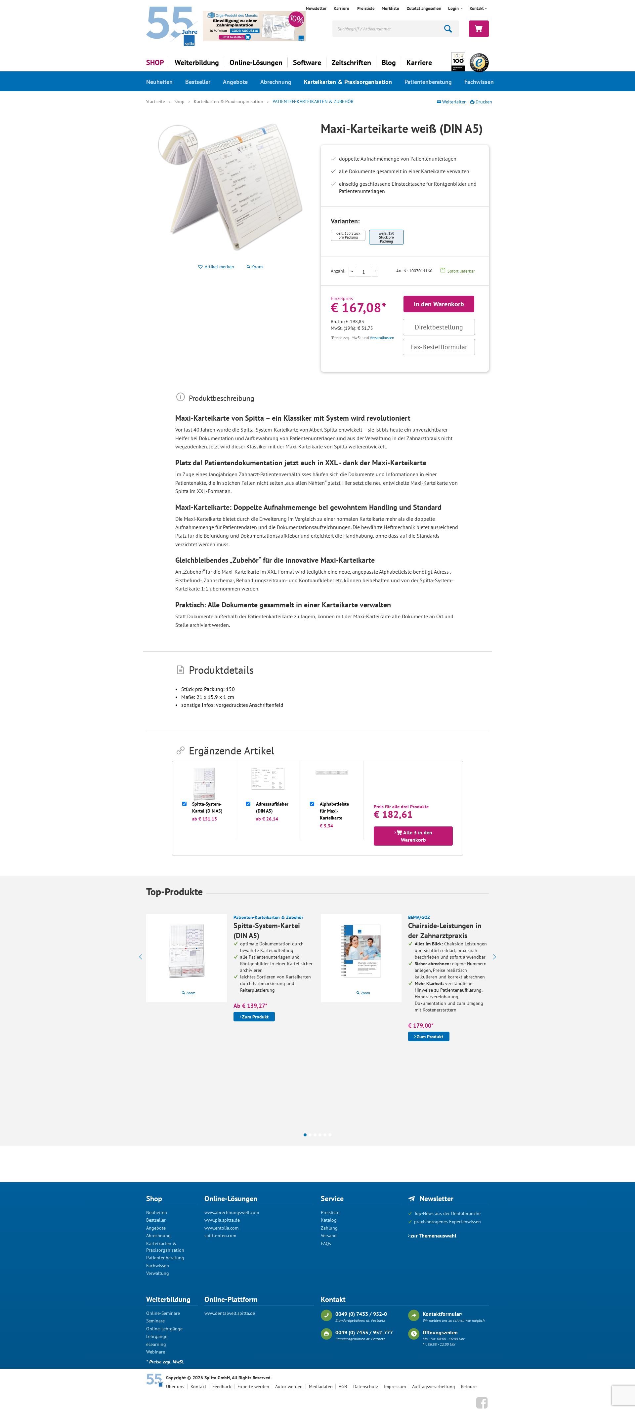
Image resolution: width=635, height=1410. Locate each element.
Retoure (469, 1387)
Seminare (155, 1321)
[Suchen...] (448, 28)
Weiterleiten (454, 102)
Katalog (329, 1220)
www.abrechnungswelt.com (231, 1212)
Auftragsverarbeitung (433, 1387)
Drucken (484, 102)
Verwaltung (157, 1273)
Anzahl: (338, 271)
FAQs (326, 1243)
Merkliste (390, 8)
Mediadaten (321, 1387)
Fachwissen (479, 82)
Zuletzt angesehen (424, 8)
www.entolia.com (221, 1228)
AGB (343, 1387)
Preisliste (366, 8)
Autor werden (289, 1387)
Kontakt (198, 1387)
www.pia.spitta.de (222, 1220)
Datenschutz (365, 1387)
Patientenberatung (428, 82)
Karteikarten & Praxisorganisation (348, 82)
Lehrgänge (156, 1336)
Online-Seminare (163, 1313)
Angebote (235, 82)
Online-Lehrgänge (164, 1329)
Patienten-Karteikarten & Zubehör (313, 101)
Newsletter (316, 8)
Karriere (341, 8)
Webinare (155, 1352)
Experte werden (253, 1387)
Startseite (155, 101)
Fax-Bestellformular (439, 347)
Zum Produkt (255, 1017)
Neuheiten (159, 82)
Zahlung (329, 1228)
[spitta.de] (172, 25)
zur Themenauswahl (433, 1235)
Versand (329, 1236)
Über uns (175, 1387)
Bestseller (197, 82)
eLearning (156, 1344)
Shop (179, 101)
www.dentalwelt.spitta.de (229, 1313)
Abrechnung (275, 82)
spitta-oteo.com (220, 1236)
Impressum (395, 1387)
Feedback (221, 1387)
